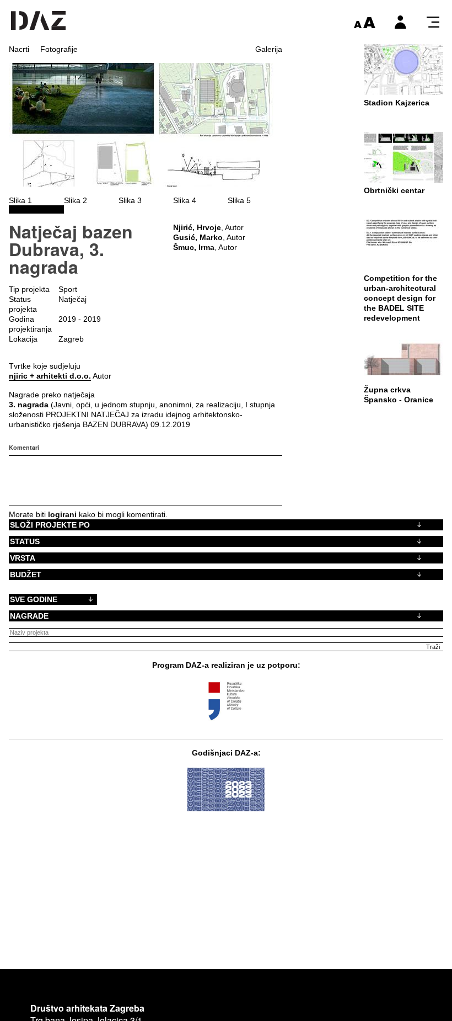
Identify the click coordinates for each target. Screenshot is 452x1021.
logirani (62, 514)
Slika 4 (184, 200)
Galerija (268, 49)
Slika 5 (239, 200)
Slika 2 (75, 200)
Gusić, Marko (198, 237)
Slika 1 (20, 200)
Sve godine (33, 599)
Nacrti (19, 49)
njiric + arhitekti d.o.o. (50, 375)
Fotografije (59, 49)
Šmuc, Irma (193, 247)
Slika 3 (130, 200)
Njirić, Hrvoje (197, 227)
